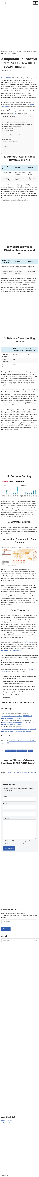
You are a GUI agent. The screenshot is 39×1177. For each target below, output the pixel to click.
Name (5, 796)
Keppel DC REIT (6, 78)
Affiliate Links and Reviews (10, 141)
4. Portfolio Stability (7, 128)
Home (3, 51)
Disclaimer (5, 1175)
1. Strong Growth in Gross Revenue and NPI (15, 122)
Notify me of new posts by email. (14, 844)
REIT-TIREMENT (6, 1120)
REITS (30, 750)
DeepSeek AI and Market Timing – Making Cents (22, 772)
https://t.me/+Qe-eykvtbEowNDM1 (11, 650)
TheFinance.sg (5, 1122)
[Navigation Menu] (35, 3)
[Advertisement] (19, 25)
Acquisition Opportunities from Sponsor (13, 135)
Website (5, 811)
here (16, 113)
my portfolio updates (28, 642)
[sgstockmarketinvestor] (8, 3)
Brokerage (6, 146)
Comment (6, 818)
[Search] (37, 940)
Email (5, 803)
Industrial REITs (11, 750)
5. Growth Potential (7, 130)
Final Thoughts (6, 139)
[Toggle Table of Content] (30, 116)
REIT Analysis (10, 51)
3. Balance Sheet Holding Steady (11, 126)
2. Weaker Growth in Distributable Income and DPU (17, 124)
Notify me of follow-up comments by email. (17, 841)
